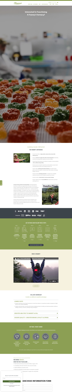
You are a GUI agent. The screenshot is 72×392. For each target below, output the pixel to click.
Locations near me (45, 4)
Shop (39, 4)
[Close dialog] (21, 372)
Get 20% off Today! (12, 381)
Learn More (36, 285)
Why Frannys (35, 4)
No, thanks (11, 383)
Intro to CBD (30, 4)
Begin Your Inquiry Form (36, 245)
